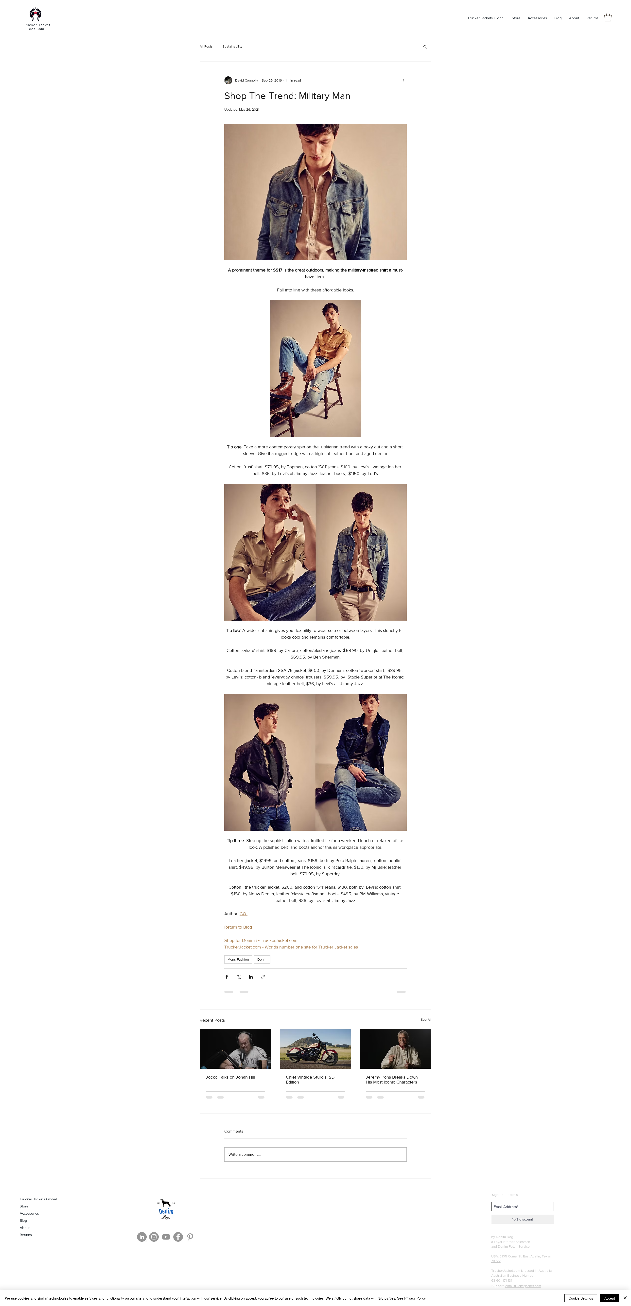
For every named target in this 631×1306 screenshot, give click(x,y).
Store (24, 1206)
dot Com (36, 29)
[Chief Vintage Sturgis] (315, 1049)
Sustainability (232, 46)
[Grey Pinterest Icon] (190, 1237)
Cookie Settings (581, 1298)
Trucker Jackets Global (38, 1199)
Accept (609, 1298)
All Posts (206, 46)
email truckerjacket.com (523, 1286)
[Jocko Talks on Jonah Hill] (235, 1049)
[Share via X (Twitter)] (238, 976)
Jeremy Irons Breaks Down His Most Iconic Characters (392, 1080)
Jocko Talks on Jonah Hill (230, 1077)
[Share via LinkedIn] (250, 976)
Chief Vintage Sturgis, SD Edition (310, 1080)
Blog (23, 1220)
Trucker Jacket (37, 25)
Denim (262, 959)
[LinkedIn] (142, 1237)
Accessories (29, 1213)
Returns (26, 1235)
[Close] (625, 1298)
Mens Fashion (238, 959)
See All (426, 1019)
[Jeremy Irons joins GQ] (395, 1049)
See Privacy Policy (411, 1298)
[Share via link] (263, 976)
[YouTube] (166, 1237)
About (25, 1227)
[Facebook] (178, 1237)
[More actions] (404, 80)
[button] (608, 17)
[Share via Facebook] (226, 976)
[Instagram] (154, 1237)
